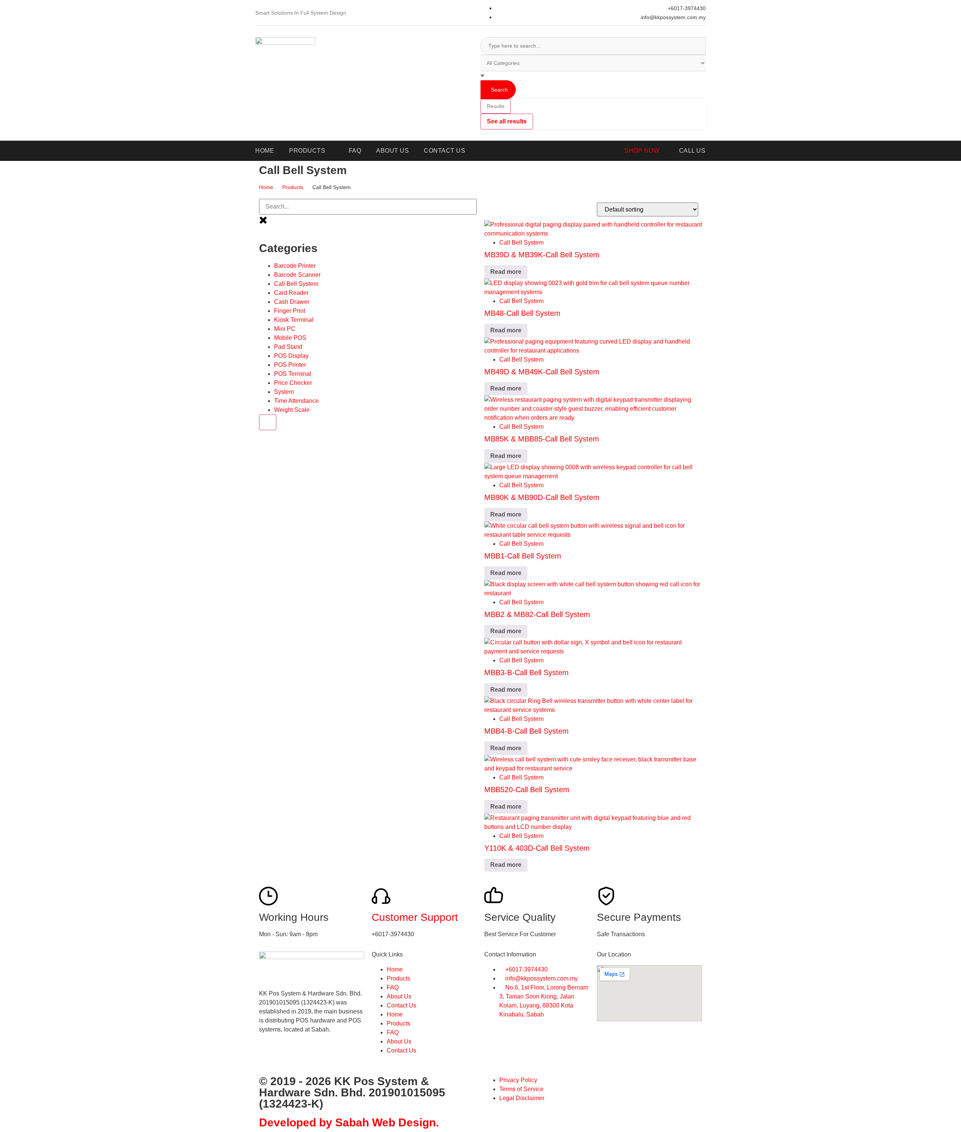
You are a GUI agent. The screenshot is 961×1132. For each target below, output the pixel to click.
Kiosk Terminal (293, 320)
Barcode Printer (295, 266)
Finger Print (289, 311)
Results (496, 106)
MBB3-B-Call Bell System (526, 672)
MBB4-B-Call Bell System (526, 731)
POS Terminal (292, 374)
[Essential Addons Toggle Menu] (267, 422)
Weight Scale (292, 410)
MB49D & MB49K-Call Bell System (541, 372)
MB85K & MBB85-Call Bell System (541, 439)
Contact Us (401, 1005)
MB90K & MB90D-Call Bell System (541, 497)
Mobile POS (290, 338)
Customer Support (415, 917)
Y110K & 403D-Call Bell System (537, 848)
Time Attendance (296, 401)
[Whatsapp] (288, 1056)
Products (292, 187)
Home (266, 187)
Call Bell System (296, 284)
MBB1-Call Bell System (522, 556)
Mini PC (284, 329)
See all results (507, 121)
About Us (399, 996)
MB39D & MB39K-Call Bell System (541, 255)
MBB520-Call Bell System (526, 789)
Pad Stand (288, 347)
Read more (505, 272)
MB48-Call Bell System (522, 313)
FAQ (393, 987)
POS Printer (290, 365)
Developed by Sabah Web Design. (349, 1122)
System (284, 392)
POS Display (291, 356)
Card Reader (291, 293)
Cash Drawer (291, 302)
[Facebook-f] (268, 1056)
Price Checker (293, 383)
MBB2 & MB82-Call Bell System (537, 614)
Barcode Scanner (297, 275)
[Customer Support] (381, 896)
